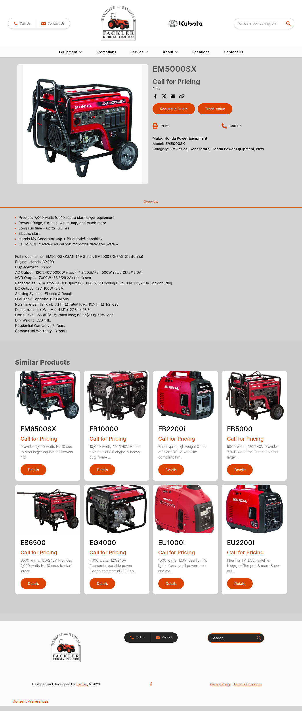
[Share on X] (164, 96)
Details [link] (33, 470)
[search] (288, 23)
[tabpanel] (82, 124)
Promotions (106, 52)
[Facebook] (151, 684)
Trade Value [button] (215, 109)
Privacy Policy (220, 684)
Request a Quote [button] (174, 109)
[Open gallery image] (82, 124)
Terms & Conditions (247, 684)
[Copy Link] (181, 96)
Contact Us (233, 52)
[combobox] (264, 23)
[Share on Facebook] (155, 96)
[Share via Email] (173, 96)
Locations (201, 52)
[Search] (259, 638)
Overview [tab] (151, 201)
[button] (22, 23)
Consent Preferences (30, 701)
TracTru (81, 684)
